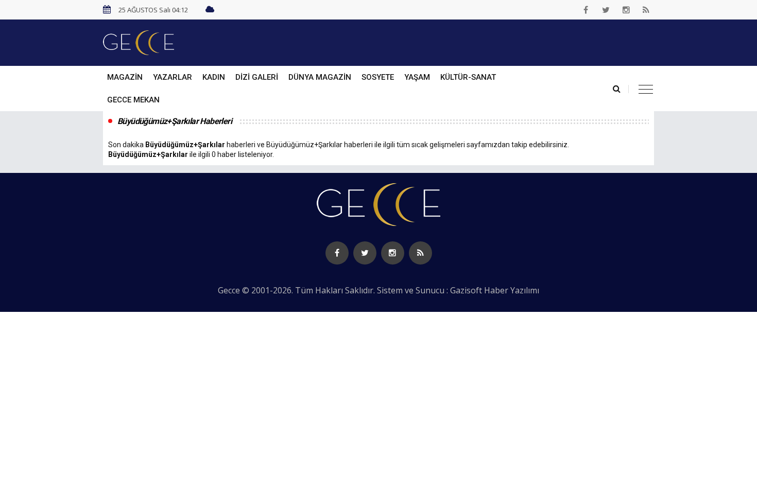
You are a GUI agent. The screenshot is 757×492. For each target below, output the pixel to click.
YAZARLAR (172, 77)
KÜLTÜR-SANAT (468, 77)
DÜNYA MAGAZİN (319, 77)
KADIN (213, 77)
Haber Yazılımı (511, 290)
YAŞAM (417, 77)
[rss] (646, 9)
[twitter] (606, 9)
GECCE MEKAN (133, 99)
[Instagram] (626, 9)
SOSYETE (378, 77)
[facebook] (586, 9)
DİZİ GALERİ (256, 77)
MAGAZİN (125, 77)
